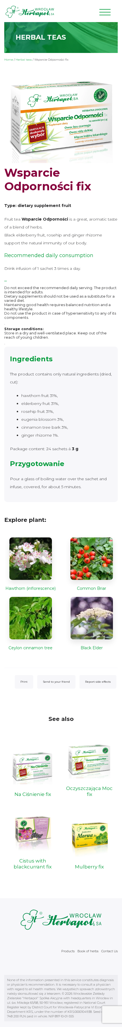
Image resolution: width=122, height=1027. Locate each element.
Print (24, 682)
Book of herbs (87, 951)
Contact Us (109, 951)
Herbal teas (24, 59)
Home (8, 59)
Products (68, 951)
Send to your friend (56, 682)
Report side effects (98, 682)
